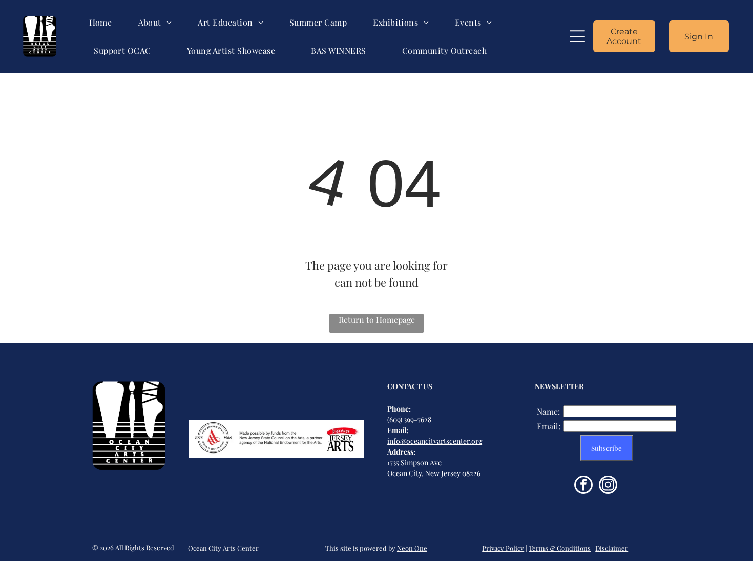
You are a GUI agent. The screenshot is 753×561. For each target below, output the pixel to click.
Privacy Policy (503, 548)
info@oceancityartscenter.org (434, 441)
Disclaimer (611, 548)
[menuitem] (100, 22)
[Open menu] (577, 36)
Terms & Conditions (560, 548)
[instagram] (608, 486)
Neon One (412, 548)
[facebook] (583, 486)
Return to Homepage (377, 319)
